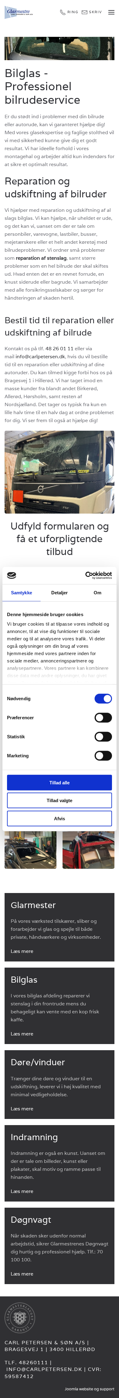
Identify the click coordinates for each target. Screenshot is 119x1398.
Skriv (95, 12)
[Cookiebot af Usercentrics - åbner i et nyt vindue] (85, 576)
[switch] (103, 717)
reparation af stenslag (41, 258)
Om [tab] (97, 592)
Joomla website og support (89, 1389)
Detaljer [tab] (59, 592)
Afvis (59, 818)
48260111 (33, 1362)
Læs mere (22, 951)
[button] (111, 12)
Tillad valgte (59, 800)
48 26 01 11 (59, 348)
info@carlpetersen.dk (40, 356)
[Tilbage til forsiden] (19, 12)
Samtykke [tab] (21, 592)
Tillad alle (59, 782)
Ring (72, 12)
